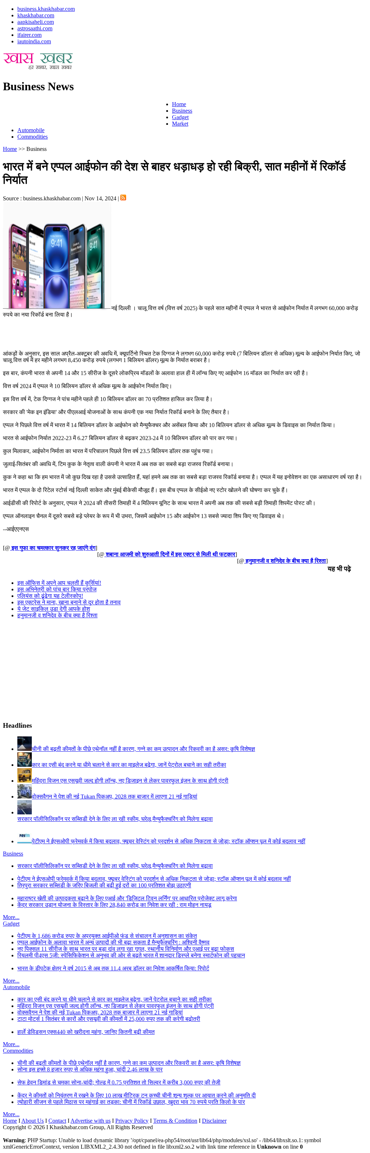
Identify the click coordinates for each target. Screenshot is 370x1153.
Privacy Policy (132, 1121)
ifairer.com (29, 35)
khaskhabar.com (35, 15)
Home (179, 104)
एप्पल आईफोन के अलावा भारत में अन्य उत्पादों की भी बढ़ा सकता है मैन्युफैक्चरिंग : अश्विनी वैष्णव (113, 942)
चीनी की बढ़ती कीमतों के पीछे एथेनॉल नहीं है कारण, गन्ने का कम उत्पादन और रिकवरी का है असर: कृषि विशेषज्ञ (129, 1063)
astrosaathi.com (34, 28)
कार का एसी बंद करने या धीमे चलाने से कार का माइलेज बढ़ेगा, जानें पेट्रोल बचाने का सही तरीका (114, 999)
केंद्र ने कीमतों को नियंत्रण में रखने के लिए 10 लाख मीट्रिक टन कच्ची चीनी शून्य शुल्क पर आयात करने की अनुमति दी (136, 1095)
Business (182, 111)
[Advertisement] (87, 112)
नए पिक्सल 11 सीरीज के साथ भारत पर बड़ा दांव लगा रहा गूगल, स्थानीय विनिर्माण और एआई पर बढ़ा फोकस (125, 949)
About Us (32, 1121)
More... (11, 917)
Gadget (180, 117)
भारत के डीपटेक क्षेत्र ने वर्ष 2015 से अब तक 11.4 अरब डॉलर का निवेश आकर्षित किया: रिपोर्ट (113, 968)
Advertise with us (90, 1121)
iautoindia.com (34, 41)
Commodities (32, 137)
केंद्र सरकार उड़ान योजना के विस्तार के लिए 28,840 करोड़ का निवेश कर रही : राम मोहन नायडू (114, 905)
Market (180, 124)
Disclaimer (214, 1121)
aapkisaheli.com (35, 22)
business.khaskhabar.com (46, 9)
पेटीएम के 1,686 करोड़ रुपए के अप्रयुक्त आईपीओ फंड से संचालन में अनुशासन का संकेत (107, 936)
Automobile (30, 130)
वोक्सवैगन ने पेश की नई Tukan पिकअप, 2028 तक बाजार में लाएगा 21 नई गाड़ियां (100, 1012)
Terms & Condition (175, 1121)
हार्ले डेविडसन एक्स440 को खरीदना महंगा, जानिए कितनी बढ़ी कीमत (86, 1032)
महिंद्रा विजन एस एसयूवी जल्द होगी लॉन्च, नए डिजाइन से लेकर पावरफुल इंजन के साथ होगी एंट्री (115, 1006)
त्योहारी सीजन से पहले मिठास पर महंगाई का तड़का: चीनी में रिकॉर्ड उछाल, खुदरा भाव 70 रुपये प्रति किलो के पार (131, 1102)
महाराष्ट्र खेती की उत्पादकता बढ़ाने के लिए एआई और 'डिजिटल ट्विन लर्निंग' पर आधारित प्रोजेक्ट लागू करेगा (127, 898)
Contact (57, 1121)
